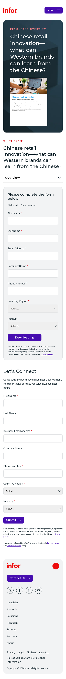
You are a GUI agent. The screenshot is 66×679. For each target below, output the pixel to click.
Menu (50, 10)
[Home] (10, 10)
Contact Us (17, 578)
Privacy (11, 652)
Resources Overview (28, 29)
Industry (12, 319)
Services (11, 629)
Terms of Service (14, 545)
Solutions (12, 616)
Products (12, 609)
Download (22, 337)
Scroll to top (55, 566)
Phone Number (16, 283)
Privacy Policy (47, 354)
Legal (21, 652)
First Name (14, 213)
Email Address (16, 248)
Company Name (17, 266)
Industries (12, 602)
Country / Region (17, 301)
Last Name (14, 231)
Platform (12, 623)
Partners (12, 636)
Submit (11, 520)
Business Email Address (16, 431)
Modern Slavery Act (38, 652)
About (10, 643)
